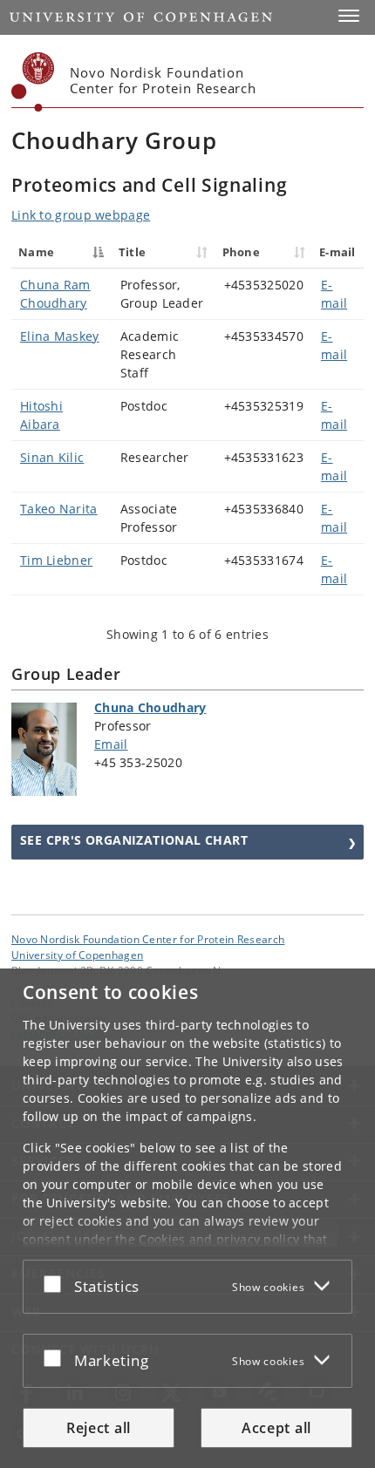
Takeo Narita (59, 508)
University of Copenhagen (77, 955)
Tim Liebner (56, 560)
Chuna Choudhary (150, 707)
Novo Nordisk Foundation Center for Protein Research (147, 939)
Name (36, 252)
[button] (348, 15)
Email (111, 744)
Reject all (98, 1427)
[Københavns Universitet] (33, 82)
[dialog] (187, 1218)
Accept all (276, 1427)
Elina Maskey (59, 336)
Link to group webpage (80, 215)
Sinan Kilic (52, 457)
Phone (241, 252)
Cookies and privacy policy (219, 1239)
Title (133, 252)
